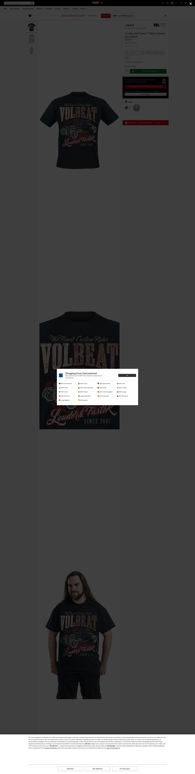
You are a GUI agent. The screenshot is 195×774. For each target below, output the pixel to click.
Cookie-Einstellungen (50, 748)
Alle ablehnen (98, 769)
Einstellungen (125, 769)
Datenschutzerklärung (113, 748)
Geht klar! (70, 769)
